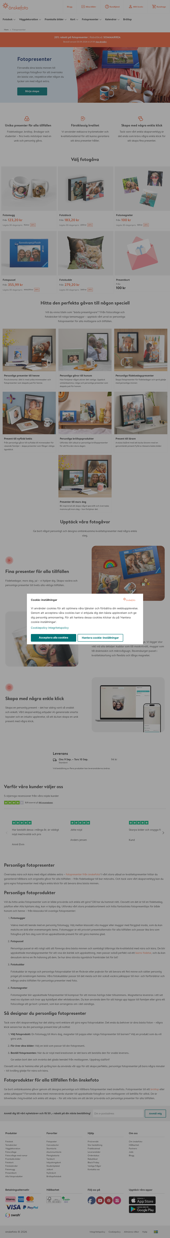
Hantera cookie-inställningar (100, 637)
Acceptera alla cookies (53, 637)
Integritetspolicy (58, 627)
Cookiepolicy (39, 627)
